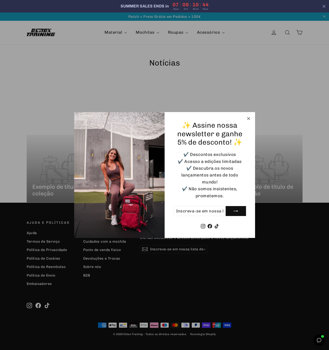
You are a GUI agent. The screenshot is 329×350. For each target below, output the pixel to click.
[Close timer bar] (324, 6)
